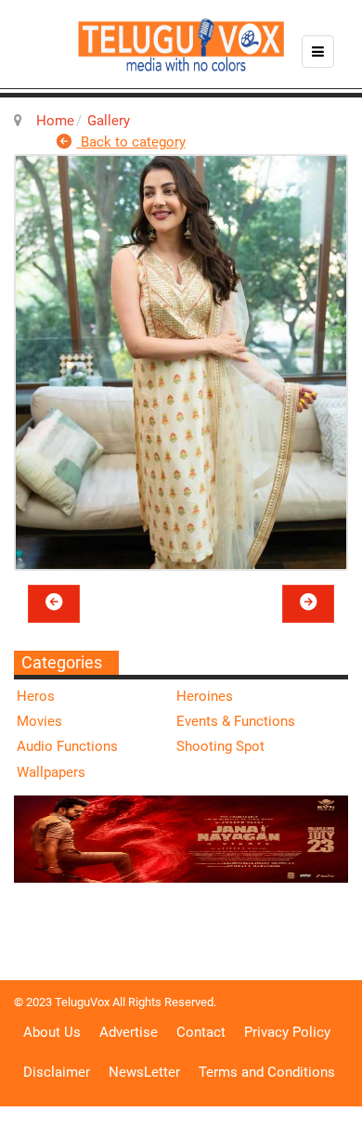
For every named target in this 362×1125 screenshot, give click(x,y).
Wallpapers (51, 772)
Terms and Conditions (267, 1072)
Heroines (204, 696)
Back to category (131, 142)
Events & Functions (235, 721)
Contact (201, 1032)
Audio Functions (67, 746)
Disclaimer (56, 1072)
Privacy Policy (287, 1032)
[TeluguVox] (181, 44)
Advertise (128, 1032)
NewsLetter (144, 1072)
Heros (36, 696)
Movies (39, 721)
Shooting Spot (220, 746)
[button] (54, 603)
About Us (52, 1032)
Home (55, 120)
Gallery (108, 120)
